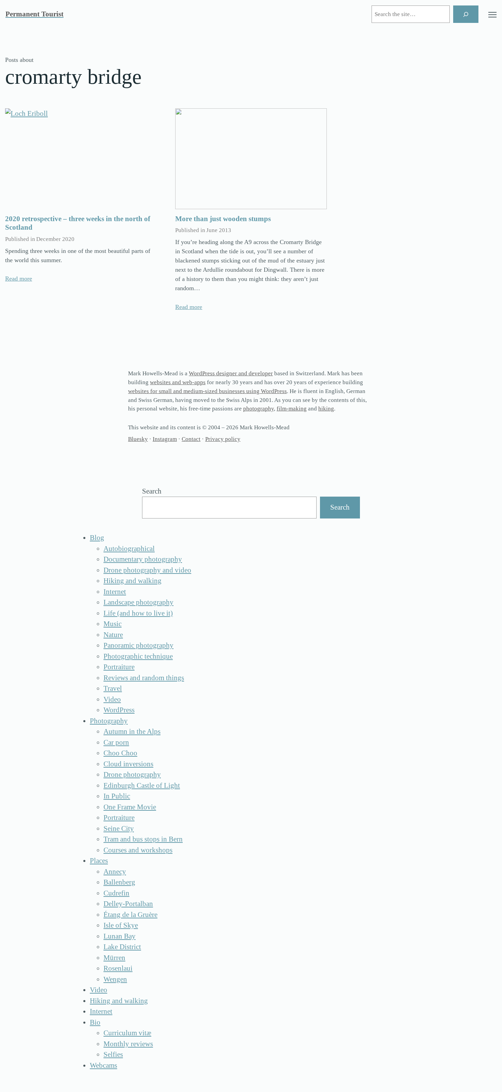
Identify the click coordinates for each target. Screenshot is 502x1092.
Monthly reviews (128, 1044)
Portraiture (119, 667)
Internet (114, 592)
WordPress (119, 710)
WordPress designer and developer (231, 373)
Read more (18, 278)
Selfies (113, 1054)
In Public (116, 796)
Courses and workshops (137, 850)
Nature (113, 635)
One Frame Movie (129, 807)
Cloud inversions (128, 764)
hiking (326, 408)
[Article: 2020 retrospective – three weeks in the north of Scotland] (80, 159)
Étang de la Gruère (130, 915)
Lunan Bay (119, 936)
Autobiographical (129, 548)
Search (152, 491)
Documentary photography (142, 559)
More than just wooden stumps (223, 219)
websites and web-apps (178, 382)
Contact (191, 439)
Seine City (118, 828)
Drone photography (132, 774)
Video (112, 699)
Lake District (122, 947)
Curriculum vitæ (127, 1033)
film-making (292, 408)
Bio (95, 1022)
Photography (109, 721)
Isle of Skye (120, 925)
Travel (112, 688)
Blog (97, 538)
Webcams (103, 1065)
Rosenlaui (118, 968)
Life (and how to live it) (138, 613)
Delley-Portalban (128, 904)
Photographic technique (138, 656)
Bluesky (138, 439)
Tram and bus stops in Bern (143, 839)
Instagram (165, 439)
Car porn (116, 742)
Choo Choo (120, 753)
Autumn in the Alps (132, 731)
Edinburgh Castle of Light (141, 785)
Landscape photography (138, 602)
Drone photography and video (147, 570)
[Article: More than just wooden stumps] (250, 159)
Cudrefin (116, 893)
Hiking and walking (132, 581)
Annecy (114, 871)
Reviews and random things (143, 678)
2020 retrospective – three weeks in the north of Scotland (77, 223)
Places (99, 861)
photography (258, 408)
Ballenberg (119, 882)
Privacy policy (222, 439)
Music (112, 624)
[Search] (465, 14)
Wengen (115, 979)
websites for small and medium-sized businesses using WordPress (207, 391)
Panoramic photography (138, 645)
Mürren (114, 958)
